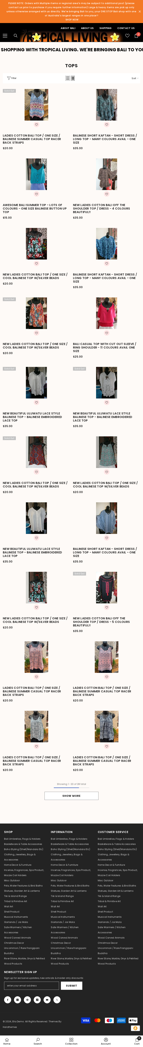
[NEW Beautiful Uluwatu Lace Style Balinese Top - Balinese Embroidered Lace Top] (36, 382)
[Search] (15, 35)
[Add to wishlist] (36, 124)
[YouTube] (47, 999)
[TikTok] (37, 999)
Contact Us (126, 28)
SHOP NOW (72, 19)
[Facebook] (7, 999)
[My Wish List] (127, 36)
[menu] (5, 35)
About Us (87, 28)
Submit (71, 986)
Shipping (105, 28)
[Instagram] (17, 999)
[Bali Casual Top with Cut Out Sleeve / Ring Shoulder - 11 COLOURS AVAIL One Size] (106, 313)
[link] (37, 1041)
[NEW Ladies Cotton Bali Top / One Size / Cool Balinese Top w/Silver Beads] (36, 244)
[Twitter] (57, 999)
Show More (71, 796)
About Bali (68, 28)
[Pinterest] (27, 999)
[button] (67, 78)
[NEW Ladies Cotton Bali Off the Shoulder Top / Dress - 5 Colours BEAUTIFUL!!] (106, 587)
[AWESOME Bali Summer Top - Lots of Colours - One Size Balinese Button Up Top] (36, 174)
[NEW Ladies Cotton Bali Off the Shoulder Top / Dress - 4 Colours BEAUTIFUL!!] (106, 174)
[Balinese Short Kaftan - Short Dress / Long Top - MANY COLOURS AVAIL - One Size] (106, 105)
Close (139, 11)
